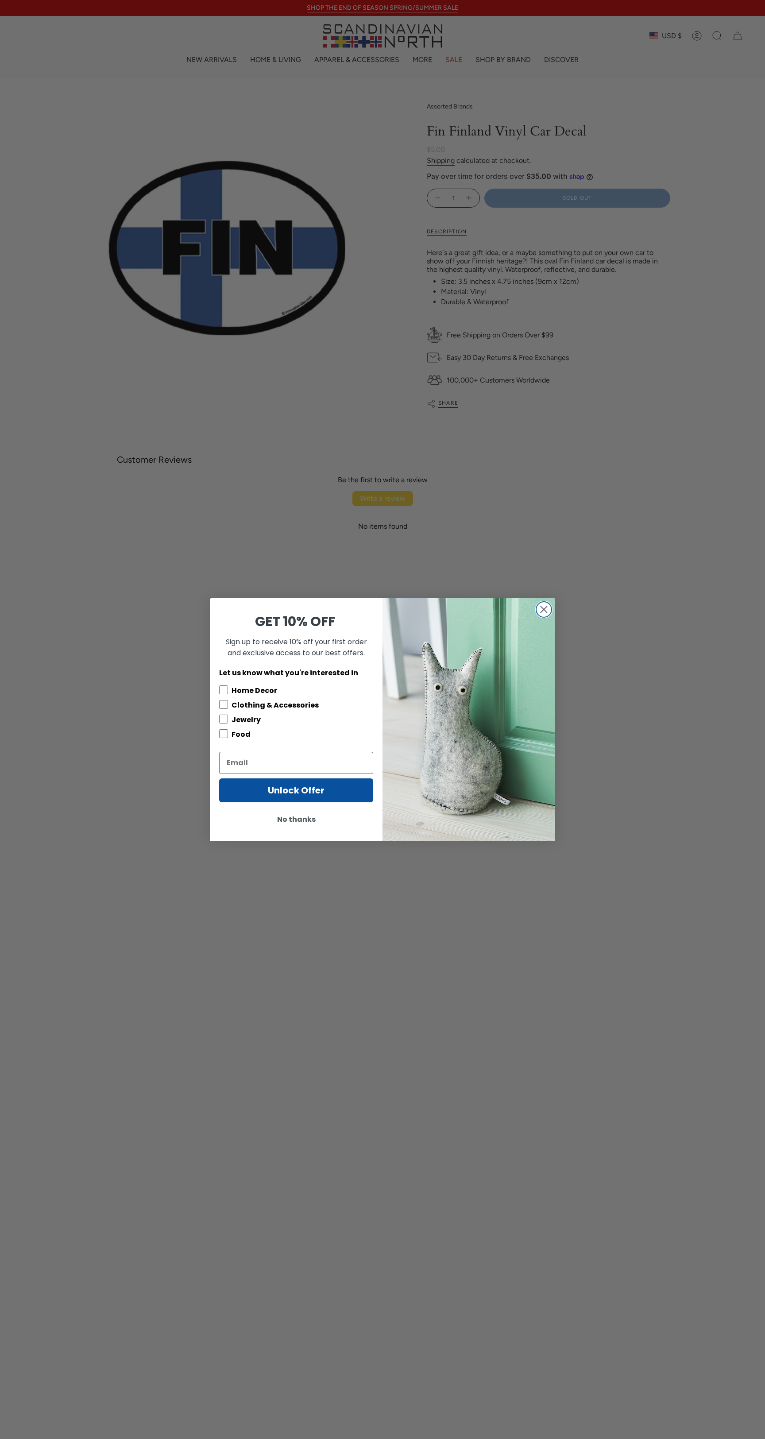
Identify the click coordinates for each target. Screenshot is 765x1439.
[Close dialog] (544, 609)
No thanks (296, 819)
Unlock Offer (296, 790)
